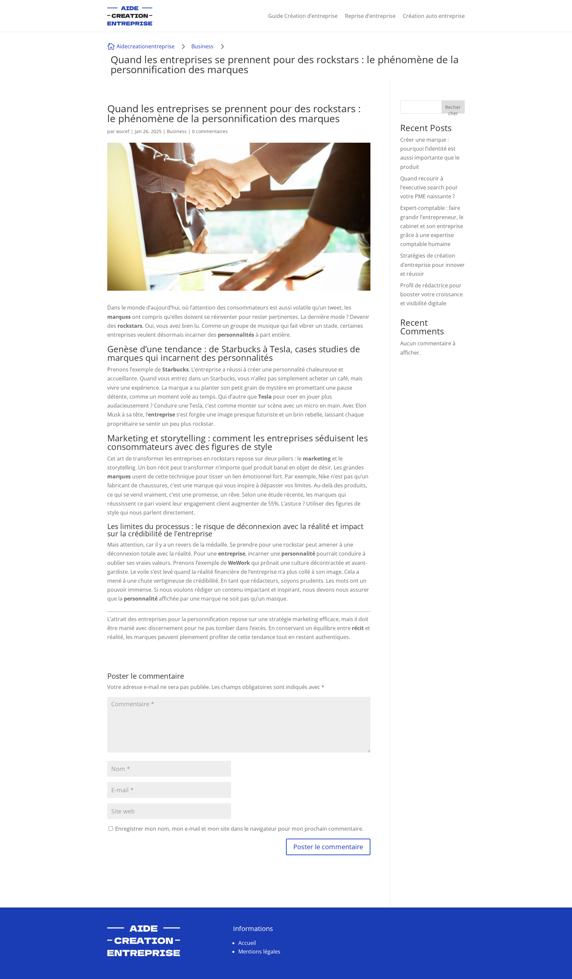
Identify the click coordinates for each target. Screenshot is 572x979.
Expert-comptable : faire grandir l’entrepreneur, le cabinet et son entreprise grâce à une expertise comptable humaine (431, 226)
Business (202, 46)
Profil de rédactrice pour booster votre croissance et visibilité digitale (431, 294)
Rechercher (453, 109)
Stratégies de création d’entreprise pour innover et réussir (432, 264)
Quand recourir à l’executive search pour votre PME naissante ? (429, 187)
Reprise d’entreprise (370, 16)
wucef (122, 131)
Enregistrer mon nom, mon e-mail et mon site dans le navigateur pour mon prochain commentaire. (239, 828)
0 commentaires (210, 131)
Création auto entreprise (434, 16)
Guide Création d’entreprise (303, 16)
